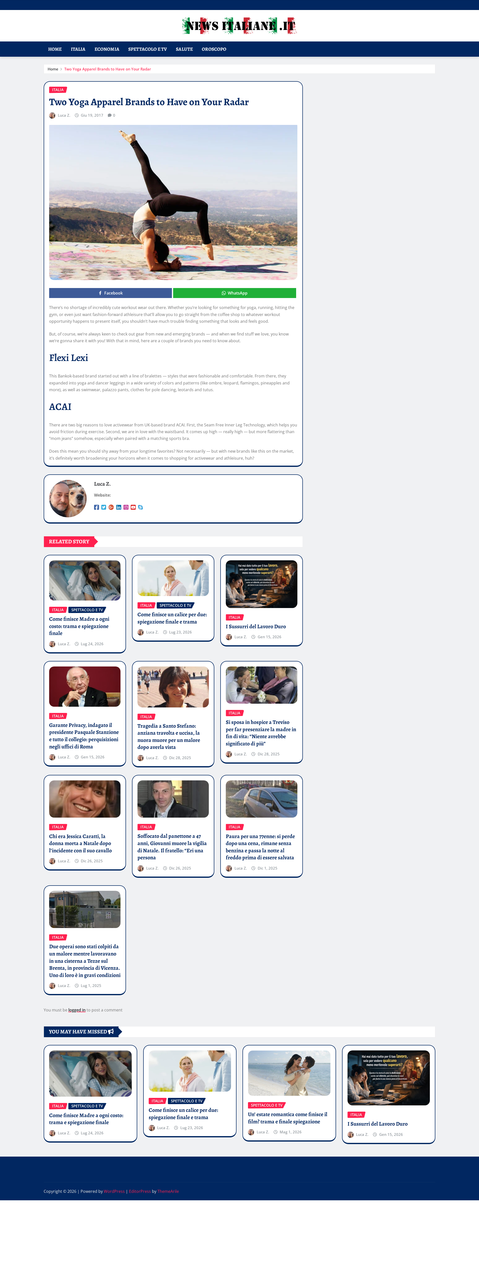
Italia (78, 49)
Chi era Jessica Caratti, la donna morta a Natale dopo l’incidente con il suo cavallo (80, 843)
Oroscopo (214, 49)
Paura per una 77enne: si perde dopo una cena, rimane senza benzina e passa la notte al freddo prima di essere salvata (260, 847)
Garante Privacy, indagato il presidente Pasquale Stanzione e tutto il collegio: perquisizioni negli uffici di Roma (84, 735)
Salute (184, 49)
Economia (107, 49)
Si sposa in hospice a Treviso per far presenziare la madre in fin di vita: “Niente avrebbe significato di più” (261, 732)
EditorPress (140, 1191)
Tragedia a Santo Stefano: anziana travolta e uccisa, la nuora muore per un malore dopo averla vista (168, 736)
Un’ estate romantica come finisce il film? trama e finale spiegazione (287, 1118)
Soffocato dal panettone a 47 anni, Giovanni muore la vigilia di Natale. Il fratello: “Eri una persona (172, 846)
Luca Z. (64, 115)
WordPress (114, 1191)
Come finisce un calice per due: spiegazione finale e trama (172, 618)
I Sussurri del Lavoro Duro (256, 626)
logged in (77, 1010)
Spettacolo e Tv (147, 49)
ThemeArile (168, 1191)
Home (55, 49)
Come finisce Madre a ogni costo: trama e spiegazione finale (79, 626)
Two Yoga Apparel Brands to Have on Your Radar (107, 68)
